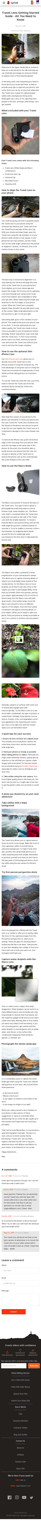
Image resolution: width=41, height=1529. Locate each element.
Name (4, 1265)
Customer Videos (20, 1428)
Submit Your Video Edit (20, 1401)
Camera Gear (20, 1461)
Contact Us (20, 1441)
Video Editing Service (20, 1373)
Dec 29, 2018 (7, 1176)
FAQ (20, 1414)
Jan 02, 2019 (8, 1189)
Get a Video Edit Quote (20, 1380)
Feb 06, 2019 (6, 1216)
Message (5, 1291)
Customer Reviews (20, 1421)
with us (21, 1480)
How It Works (20, 1407)
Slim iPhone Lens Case (14, 359)
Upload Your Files (20, 1394)
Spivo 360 (20, 1468)
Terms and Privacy (20, 1513)
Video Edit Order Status (20, 1387)
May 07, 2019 (9, 1233)
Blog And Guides (20, 1434)
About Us (20, 1448)
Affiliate (20, 1455)
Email (4, 1278)
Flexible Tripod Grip (30, 766)
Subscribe (34, 1366)
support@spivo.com (20, 1486)
